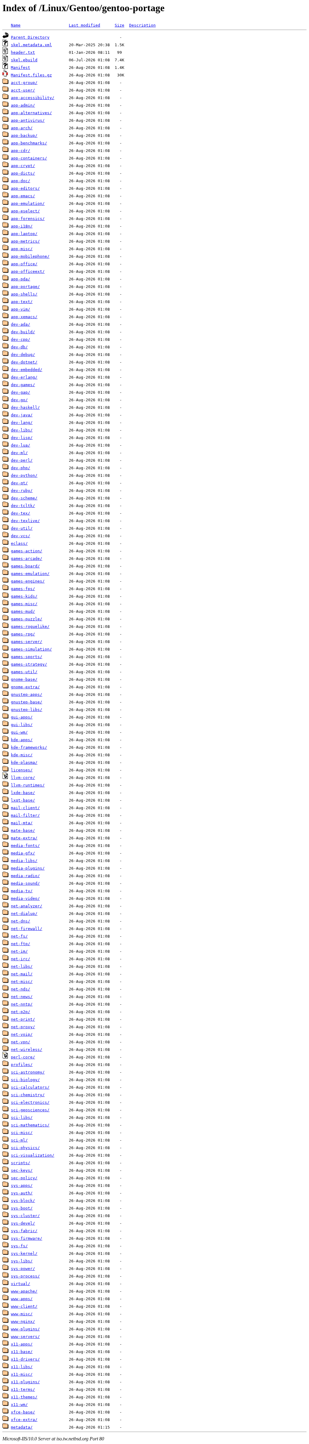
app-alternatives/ (31, 113)
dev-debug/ (23, 354)
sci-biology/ (25, 1079)
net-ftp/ (20, 944)
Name (16, 25)
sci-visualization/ (32, 1155)
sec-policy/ (24, 1178)
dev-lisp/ (22, 437)
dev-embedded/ (26, 369)
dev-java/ (22, 415)
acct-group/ (24, 82)
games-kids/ (24, 596)
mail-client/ (25, 808)
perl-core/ (23, 1057)
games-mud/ (23, 611)
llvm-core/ (23, 777)
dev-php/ (20, 468)
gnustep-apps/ (26, 694)
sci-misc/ (22, 1132)
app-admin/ (23, 105)
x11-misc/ (22, 1374)
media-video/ (25, 898)
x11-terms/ (23, 1389)
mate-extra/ (24, 838)
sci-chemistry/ (28, 1095)
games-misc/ (24, 604)
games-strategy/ (29, 664)
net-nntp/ (22, 1004)
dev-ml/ (19, 453)
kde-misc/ (22, 755)
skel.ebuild (24, 60)
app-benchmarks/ (29, 143)
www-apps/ (22, 1299)
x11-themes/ (24, 1397)
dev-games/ (23, 385)
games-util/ (24, 672)
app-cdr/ (20, 150)
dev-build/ (23, 332)
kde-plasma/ (24, 762)
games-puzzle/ (26, 619)
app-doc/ (20, 181)
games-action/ (26, 551)
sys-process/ (25, 1276)
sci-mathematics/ (30, 1125)
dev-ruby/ (22, 490)
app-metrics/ (25, 241)
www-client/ (24, 1306)
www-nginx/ (23, 1321)
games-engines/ (28, 581)
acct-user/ (23, 90)
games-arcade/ (26, 558)
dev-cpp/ (20, 339)
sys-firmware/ (26, 1238)
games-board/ (25, 566)
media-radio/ (25, 876)
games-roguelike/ (30, 626)
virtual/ (20, 1283)
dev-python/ (24, 475)
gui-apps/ (22, 717)
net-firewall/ (26, 928)
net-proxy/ (23, 1027)
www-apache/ (24, 1291)
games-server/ (26, 641)
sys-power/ (23, 1268)
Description (142, 25)
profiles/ (22, 1064)
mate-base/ (23, 830)
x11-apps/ (22, 1344)
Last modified (84, 25)
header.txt (23, 52)
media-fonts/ (25, 845)
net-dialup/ (24, 913)
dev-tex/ (20, 513)
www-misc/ (22, 1314)
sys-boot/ (22, 1208)
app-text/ (22, 301)
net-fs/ (19, 936)
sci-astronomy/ (28, 1072)
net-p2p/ (20, 1012)
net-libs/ (22, 966)
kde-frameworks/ (29, 747)
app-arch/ (22, 128)
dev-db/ (19, 347)
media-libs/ (24, 860)
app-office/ (24, 264)
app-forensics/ (28, 218)
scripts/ (20, 1163)
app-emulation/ (28, 203)
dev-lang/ (22, 422)
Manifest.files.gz (31, 75)
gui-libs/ (22, 724)
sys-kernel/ (24, 1253)
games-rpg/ (23, 634)
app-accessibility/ (32, 97)
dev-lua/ (20, 445)
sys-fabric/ (24, 1231)
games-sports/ (26, 656)
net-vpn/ (20, 1042)
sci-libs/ (22, 1117)
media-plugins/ (28, 868)
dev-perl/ (22, 460)
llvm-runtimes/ (28, 785)
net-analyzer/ (26, 906)
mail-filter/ (25, 815)
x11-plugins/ (25, 1382)
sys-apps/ (22, 1185)
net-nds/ (20, 989)
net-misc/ (22, 981)
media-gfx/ (23, 853)
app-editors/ (25, 188)
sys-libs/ (22, 1261)
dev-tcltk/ (23, 505)
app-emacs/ (23, 196)
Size (119, 25)
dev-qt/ (19, 483)
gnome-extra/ (25, 687)
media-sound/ (25, 883)
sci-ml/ (19, 1140)
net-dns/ (20, 921)
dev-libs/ (22, 430)
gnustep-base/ (26, 702)
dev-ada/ (20, 324)
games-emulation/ (30, 573)
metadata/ (22, 1427)
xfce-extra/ (24, 1419)
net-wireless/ (26, 1049)
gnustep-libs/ (26, 709)
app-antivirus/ (28, 120)
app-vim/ (20, 309)
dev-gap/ (20, 392)
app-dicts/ (23, 173)
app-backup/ (24, 135)
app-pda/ (20, 279)
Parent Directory (30, 37)
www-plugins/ (25, 1329)
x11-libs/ (22, 1367)
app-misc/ (22, 249)
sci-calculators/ (30, 1087)
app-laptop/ (24, 233)
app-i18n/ (22, 226)
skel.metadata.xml (31, 45)
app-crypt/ (23, 165)
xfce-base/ (23, 1412)
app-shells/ (24, 294)
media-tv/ (22, 891)
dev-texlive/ (25, 520)
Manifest (20, 67)
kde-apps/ (22, 740)
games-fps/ (23, 588)
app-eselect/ (25, 211)
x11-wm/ (19, 1404)
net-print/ (23, 1019)
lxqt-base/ (23, 800)
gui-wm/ (19, 732)
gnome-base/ (24, 679)
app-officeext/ (28, 271)
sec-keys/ (22, 1170)
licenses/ (22, 770)
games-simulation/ (31, 649)
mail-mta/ (22, 823)
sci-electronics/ (30, 1102)
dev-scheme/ (24, 498)
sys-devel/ (23, 1223)
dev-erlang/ (24, 377)
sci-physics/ (25, 1147)
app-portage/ (25, 286)
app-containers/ (29, 158)
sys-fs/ (19, 1246)
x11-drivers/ (25, 1359)
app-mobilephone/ (30, 256)
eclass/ (19, 543)
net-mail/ (22, 974)
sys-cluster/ (25, 1215)
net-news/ (22, 996)
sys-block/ (23, 1200)
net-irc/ (20, 959)
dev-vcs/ (20, 536)
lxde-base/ (23, 792)
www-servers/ (25, 1336)
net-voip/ (22, 1034)
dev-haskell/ (25, 407)
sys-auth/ (22, 1193)
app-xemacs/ (24, 317)
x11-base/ (22, 1351)
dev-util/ (22, 528)
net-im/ (19, 951)
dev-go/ (19, 400)
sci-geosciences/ (30, 1110)
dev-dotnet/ (24, 362)
